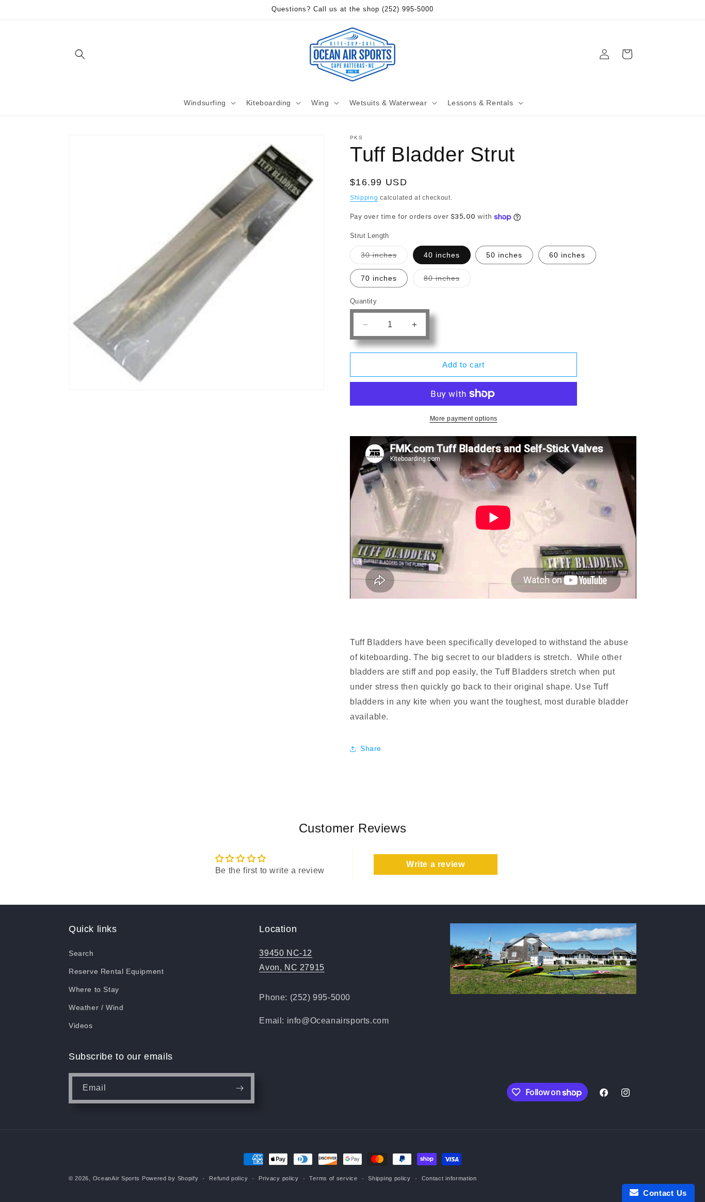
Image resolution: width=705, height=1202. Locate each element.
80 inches (447, 280)
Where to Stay (94, 989)
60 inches (567, 255)
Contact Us (662, 1193)
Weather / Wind (96, 1007)
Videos (81, 1025)
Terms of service (333, 1178)
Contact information (449, 1178)
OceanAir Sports (116, 1178)
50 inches (504, 255)
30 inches (384, 257)
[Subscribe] (239, 1088)
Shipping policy (389, 1178)
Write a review (435, 864)
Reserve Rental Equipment (116, 971)
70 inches (379, 278)
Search (81, 953)
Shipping (364, 197)
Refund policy (228, 1178)
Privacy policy (279, 1178)
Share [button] (370, 748)
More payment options (464, 418)
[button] (80, 54)
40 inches (442, 255)
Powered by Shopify (170, 1178)
